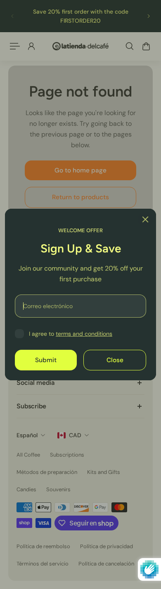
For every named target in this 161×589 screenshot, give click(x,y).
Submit (46, 360)
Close (115, 360)
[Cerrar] (145, 219)
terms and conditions (84, 333)
